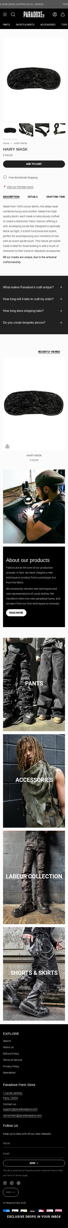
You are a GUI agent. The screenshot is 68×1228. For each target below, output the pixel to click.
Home (6, 143)
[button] (13, 14)
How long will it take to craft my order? (28, 299)
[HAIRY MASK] (34, 404)
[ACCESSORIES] (34, 776)
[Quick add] (7, 446)
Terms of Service (12, 1059)
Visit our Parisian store (20, 186)
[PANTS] (34, 679)
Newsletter (9, 1072)
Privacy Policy (11, 1066)
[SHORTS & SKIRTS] (34, 969)
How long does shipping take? (23, 310)
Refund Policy (11, 1053)
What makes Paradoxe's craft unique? (28, 287)
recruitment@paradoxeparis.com (22, 1115)
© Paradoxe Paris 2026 (14, 1203)
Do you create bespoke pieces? (24, 322)
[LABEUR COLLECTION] (34, 872)
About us (8, 1047)
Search (7, 1040)
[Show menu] (5, 14)
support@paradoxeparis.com (20, 1109)
